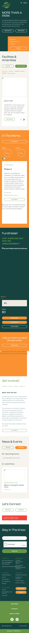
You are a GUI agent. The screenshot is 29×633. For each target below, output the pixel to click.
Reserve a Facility (20, 582)
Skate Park (5, 71)
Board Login (21, 588)
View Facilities (14, 326)
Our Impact (5, 573)
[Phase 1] (8, 153)
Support (16, 386)
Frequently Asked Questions (20, 568)
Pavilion (11, 71)
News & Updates (6, 575)
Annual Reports (6, 581)
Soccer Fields (11, 73)
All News (8, 447)
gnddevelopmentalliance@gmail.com (8, 566)
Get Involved (6, 587)
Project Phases (20, 580)
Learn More (9, 119)
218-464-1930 (6, 564)
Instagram (8, 510)
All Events (21, 447)
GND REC (9, 626)
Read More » (7, 489)
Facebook (21, 510)
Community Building (20, 71)
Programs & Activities (19, 578)
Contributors (14, 322)
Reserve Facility (21, 66)
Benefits (4, 583)
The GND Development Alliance (19, 562)
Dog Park (4, 73)
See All (8, 66)
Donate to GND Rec (14, 631)
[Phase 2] (21, 153)
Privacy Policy (23, 626)
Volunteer (4, 386)
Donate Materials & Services (7, 592)
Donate (18, 48)
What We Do (21, 30)
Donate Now (14, 318)
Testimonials (5, 579)
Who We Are (7, 30)
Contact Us (22, 386)
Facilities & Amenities (21, 575)
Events (4, 577)
